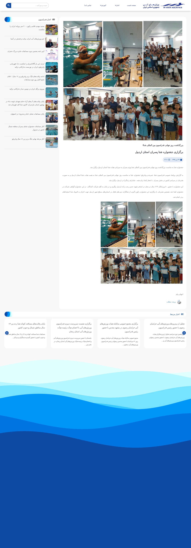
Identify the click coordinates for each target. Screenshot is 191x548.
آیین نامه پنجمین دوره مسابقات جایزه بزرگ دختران (26, 51)
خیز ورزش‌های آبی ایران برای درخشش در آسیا (27, 39)
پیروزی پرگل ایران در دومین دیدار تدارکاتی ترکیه (27, 89)
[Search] (8, 5)
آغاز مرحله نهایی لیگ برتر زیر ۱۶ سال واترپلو (28, 139)
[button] (46, 19)
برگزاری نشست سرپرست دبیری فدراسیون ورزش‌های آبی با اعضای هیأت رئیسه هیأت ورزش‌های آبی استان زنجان (120, 328)
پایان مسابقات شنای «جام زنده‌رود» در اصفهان (27, 114)
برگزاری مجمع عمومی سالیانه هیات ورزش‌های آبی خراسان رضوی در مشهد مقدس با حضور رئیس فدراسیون (165, 328)
